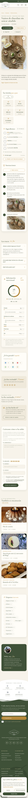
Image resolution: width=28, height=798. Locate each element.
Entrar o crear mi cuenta (11, 417)
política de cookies (8, 787)
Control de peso (10, 607)
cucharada (14, 137)
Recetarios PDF (4, 771)
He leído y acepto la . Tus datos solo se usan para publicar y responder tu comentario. (15, 480)
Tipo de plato (18, 757)
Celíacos (8, 604)
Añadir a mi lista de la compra (15, 159)
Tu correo (6, 470)
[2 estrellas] (13, 461)
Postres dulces (14, 12)
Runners (8, 620)
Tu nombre (6, 463)
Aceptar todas (14, 793)
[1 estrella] (11, 461)
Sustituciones (4, 773)
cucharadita (12, 147)
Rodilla (7, 687)
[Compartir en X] (13, 363)
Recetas (7, 12)
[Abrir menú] (25, 5)
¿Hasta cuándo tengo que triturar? (12, 246)
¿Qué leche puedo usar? (9, 267)
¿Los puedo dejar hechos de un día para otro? (13, 261)
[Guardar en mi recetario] (23, 38)
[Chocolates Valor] (20, 686)
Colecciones (4, 757)
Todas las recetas (5, 753)
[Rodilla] (7, 686)
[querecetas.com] (19, 692)
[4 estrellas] (17, 461)
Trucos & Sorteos (19, 773)
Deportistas (9, 610)
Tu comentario (7, 442)
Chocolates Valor (20, 687)
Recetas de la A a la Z (6, 755)
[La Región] (8, 692)
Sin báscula (21, 128)
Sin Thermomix (10, 627)
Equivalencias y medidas (7, 775)
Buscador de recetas (19, 753)
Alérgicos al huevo (10, 600)
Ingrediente (17, 755)
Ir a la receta (8, 28)
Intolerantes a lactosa (11, 617)
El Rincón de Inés (19, 771)
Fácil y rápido (9, 614)
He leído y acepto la (12, 721)
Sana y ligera (18, 620)
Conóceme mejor (7, 667)
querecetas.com (19, 694)
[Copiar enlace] (18, 367)
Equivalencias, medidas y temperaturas (13, 151)
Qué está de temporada (6, 759)
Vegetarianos (9, 634)
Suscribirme (8, 718)
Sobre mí (17, 775)
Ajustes (8, 790)
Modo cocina (20, 28)
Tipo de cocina (18, 759)
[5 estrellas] (19, 461)
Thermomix (9, 630)
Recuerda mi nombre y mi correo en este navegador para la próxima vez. (15, 477)
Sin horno (8, 624)
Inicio (2, 12)
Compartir (18, 32)
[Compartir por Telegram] (13, 367)
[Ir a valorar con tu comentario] (10, 385)
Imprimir (7, 32)
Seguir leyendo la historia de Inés (9, 82)
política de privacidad (19, 479)
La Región (7, 694)
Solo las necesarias (20, 790)
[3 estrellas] (15, 461)
